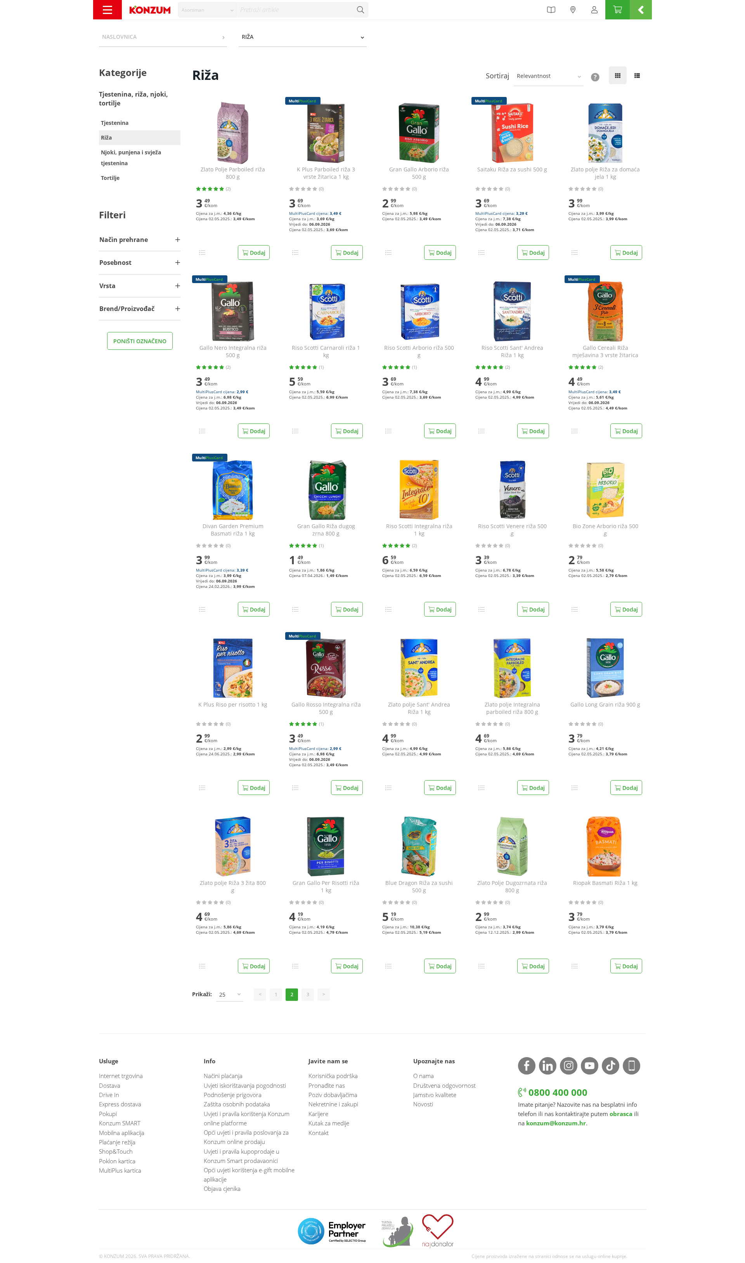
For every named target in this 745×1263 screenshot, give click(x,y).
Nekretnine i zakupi (333, 1104)
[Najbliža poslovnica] (573, 9)
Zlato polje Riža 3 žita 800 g (233, 886)
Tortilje (110, 177)
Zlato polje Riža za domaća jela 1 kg (605, 173)
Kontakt (318, 1133)
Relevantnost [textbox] (534, 75)
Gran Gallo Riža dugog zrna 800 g (326, 530)
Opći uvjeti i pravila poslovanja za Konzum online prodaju (246, 1137)
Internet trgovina (121, 1076)
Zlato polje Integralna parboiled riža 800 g (512, 708)
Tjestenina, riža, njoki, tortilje (133, 98)
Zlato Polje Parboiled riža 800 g (233, 173)
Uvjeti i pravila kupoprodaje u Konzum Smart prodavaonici (241, 1156)
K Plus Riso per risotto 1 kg (232, 704)
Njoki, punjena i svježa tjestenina (131, 158)
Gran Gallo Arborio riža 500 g (419, 173)
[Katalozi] (551, 9)
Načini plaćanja (223, 1076)
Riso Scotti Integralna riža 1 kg (419, 530)
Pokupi (108, 1114)
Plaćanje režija (117, 1142)
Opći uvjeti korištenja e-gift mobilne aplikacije (249, 1174)
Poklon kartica (117, 1161)
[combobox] (207, 9)
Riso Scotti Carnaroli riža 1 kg (326, 351)
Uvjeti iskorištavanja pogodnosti (245, 1085)
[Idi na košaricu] (617, 9)
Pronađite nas (326, 1085)
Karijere (318, 1114)
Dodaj (256, 252)
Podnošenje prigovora (233, 1095)
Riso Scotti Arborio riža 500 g (419, 351)
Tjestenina (114, 122)
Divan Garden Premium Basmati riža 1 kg (233, 530)
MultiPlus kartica (120, 1170)
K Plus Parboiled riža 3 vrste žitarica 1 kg (326, 173)
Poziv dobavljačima (332, 1095)
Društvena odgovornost (444, 1085)
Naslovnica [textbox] (119, 36)
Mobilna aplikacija (121, 1133)
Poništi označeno (139, 341)
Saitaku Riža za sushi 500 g (512, 169)
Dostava (109, 1085)
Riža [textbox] (247, 36)
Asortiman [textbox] (193, 10)
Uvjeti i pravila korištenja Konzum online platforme (246, 1118)
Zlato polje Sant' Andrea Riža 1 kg (419, 708)
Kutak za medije (328, 1123)
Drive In (109, 1095)
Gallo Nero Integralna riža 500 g (233, 351)
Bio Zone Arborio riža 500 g (605, 530)
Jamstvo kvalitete (434, 1095)
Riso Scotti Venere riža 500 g (512, 530)
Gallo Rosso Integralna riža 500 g (326, 708)
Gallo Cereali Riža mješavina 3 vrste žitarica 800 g (605, 351)
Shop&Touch (116, 1151)
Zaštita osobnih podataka (237, 1104)
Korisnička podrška (333, 1076)
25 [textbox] (222, 994)
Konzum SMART (119, 1123)
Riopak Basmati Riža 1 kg (605, 882)
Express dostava (120, 1104)
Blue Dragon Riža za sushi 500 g (419, 886)
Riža (106, 137)
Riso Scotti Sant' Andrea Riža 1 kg (512, 351)
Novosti (423, 1104)
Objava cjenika (222, 1188)
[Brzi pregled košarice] (641, 9)
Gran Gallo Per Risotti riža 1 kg (326, 886)
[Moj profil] (594, 9)
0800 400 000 (556, 1092)
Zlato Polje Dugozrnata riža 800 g (512, 886)
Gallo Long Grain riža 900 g (605, 704)
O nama (423, 1076)
